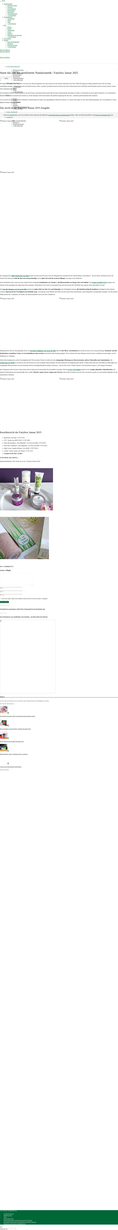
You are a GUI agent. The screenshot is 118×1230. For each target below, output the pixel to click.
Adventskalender (12, 14)
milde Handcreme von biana (20, 275)
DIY (5, 25)
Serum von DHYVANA (99, 282)
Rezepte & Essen (12, 45)
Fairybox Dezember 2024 (102, 115)
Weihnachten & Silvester (14, 35)
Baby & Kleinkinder (13, 42)
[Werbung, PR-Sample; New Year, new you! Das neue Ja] (59, 1204)
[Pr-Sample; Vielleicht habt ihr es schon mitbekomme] (59, 1198)
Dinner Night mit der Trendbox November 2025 (12, 741)
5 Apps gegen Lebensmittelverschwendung (10, 898)
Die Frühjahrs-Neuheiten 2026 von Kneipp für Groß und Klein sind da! (17, 716)
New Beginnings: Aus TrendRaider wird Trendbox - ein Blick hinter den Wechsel (23, 617)
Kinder (9, 28)
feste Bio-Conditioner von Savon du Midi (43, 350)
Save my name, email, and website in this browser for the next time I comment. (25, 598)
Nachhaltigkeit (8, 17)
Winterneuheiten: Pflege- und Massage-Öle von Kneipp (14, 754)
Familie (6, 40)
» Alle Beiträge (11, 15)
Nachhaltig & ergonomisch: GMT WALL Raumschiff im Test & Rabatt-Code (22, 609)
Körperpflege (11, 10)
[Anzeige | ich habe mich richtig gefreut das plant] (59, 908)
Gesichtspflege (11, 9)
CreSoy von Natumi (74, 369)
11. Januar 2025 (5, 76)
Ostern (9, 32)
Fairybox (10, 7)
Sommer (9, 33)
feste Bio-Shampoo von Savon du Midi (15, 289)
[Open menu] (0, 1)
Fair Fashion (7, 38)
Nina (6, 78)
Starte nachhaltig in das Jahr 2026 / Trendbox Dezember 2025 (15, 729)
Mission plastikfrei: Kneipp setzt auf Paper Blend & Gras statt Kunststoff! (25, 562)
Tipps (9, 22)
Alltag (9, 20)
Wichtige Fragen (12, 5)
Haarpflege (10, 12)
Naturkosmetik (8, 4)
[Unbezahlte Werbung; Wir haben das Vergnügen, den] (59, 1053)
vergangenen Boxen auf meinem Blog (59, 115)
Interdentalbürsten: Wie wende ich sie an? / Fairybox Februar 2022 (22, 465)
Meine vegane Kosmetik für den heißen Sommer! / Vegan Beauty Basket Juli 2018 (27, 514)
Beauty (9, 27)
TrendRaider (11, 19)
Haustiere (10, 43)
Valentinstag (10, 30)
